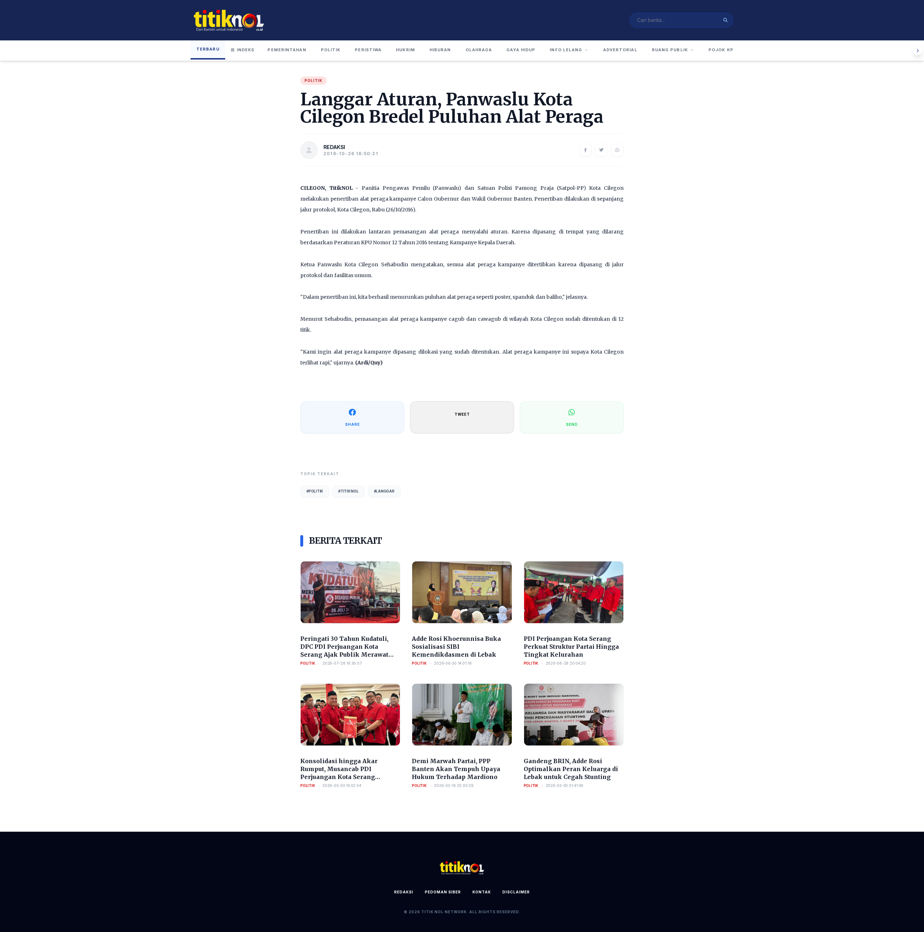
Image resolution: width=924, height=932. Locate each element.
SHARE (352, 424)
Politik (331, 49)
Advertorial (620, 49)
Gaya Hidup (520, 49)
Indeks (246, 49)
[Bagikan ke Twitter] (601, 150)
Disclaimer (516, 892)
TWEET (462, 414)
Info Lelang (566, 49)
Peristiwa (368, 49)
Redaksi (403, 892)
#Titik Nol (348, 491)
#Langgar (384, 491)
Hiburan (440, 49)
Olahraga (479, 49)
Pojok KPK (723, 49)
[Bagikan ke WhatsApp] (617, 150)
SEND (572, 424)
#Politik (314, 491)
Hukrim (405, 49)
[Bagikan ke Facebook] (585, 150)
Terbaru (207, 49)
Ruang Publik (670, 49)
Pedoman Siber (443, 892)
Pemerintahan (286, 49)
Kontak (481, 892)
